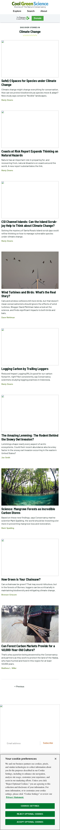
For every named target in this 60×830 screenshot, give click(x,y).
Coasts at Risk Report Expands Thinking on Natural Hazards (29, 153)
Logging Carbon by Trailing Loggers (24, 369)
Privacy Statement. (15, 797)
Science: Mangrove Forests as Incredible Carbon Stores (28, 511)
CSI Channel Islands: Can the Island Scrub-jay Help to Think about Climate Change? (29, 224)
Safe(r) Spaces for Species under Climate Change (28, 83)
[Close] (55, 759)
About (43, 11)
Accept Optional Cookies (30, 822)
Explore (17, 11)
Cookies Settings (30, 806)
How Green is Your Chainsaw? (21, 579)
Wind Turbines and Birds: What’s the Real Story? (28, 294)
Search (31, 11)
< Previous (20, 686)
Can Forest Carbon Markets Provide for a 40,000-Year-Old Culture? (28, 648)
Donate (37, 18)
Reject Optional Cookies (30, 814)
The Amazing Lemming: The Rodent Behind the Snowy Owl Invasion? (29, 437)
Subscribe (48, 743)
